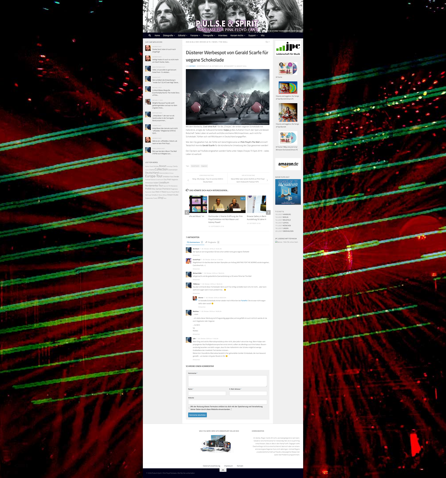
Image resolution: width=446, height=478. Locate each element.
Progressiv (174, 189)
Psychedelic (148, 192)
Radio (153, 192)
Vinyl (160, 198)
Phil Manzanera (172, 186)
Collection (161, 169)
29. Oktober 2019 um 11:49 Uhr (213, 259)
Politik (148, 188)
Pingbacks (213, 242)
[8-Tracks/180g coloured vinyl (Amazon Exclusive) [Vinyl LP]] (288, 144)
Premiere (166, 188)
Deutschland (152, 172)
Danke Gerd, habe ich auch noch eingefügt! (164, 50)
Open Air (165, 186)
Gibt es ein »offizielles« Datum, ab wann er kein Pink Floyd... (164, 142)
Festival (147, 179)
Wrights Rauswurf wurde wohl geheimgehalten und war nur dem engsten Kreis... (164, 105)
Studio (175, 194)
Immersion (149, 182)
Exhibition (166, 176)
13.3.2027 (281, 217)
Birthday (156, 166)
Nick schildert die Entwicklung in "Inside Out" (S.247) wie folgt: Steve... (165, 81)
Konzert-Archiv (237, 35)
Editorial (181, 35)
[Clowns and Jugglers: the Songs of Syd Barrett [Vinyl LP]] (288, 93)
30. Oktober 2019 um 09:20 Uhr (216, 297)
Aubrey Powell (149, 166)
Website (191, 397)
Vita (262, 35)
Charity (175, 166)
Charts (147, 170)
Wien (165, 198)
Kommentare (196, 242)
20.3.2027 (284, 231)
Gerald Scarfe (195, 166)
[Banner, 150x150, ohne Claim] (286, 242)
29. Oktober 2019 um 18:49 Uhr (214, 273)
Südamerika (149, 198)
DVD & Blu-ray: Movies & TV (198, 41)
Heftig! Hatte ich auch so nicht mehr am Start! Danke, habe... (165, 60)
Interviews (222, 35)
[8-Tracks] (288, 74)
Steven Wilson (163, 195)
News (214, 41)
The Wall (223, 41)
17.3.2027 (283, 225)
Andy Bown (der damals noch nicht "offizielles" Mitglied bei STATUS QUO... (165, 130)
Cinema (151, 169)
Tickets (155, 198)
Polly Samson (156, 188)
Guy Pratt (167, 179)
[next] (268, 212)
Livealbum (164, 182)
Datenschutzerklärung (211, 465)
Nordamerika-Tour (154, 185)
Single (149, 195)
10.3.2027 (283, 214)
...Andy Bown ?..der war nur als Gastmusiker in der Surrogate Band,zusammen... (163, 118)
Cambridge (169, 166)
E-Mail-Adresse (235, 389)
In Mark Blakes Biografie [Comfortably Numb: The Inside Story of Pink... (165, 92)
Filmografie (208, 35)
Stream (170, 194)
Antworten (196, 255)
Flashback (153, 180)
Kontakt (240, 465)
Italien (156, 182)
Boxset (162, 166)
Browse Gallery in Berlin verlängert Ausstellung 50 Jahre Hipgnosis (261, 218)
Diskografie (168, 35)
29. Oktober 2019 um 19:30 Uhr (211, 311)
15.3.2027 (282, 222)
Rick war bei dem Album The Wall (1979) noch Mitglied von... (164, 152)
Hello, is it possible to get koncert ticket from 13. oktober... (164, 71)
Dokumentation (164, 173)
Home (157, 35)
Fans (171, 176)
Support (252, 35)
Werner (192, 66)
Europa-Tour (153, 175)
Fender (176, 176)
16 (244, 198)
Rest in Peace (161, 191)
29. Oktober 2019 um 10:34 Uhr (212, 249)
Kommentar (192, 373)
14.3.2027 (283, 220)
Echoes (171, 173)
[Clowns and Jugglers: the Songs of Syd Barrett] (288, 121)
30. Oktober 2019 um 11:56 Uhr (208, 338)
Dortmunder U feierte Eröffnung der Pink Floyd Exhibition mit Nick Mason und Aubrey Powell (225, 219)
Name (190, 389)
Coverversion (172, 169)
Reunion (168, 192)
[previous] (187, 212)
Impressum (228, 465)
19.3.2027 (281, 228)
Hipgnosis (204, 166)
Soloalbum (155, 195)
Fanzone (194, 35)
